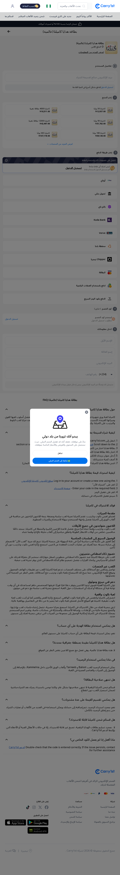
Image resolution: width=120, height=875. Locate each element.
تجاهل (60, 453)
